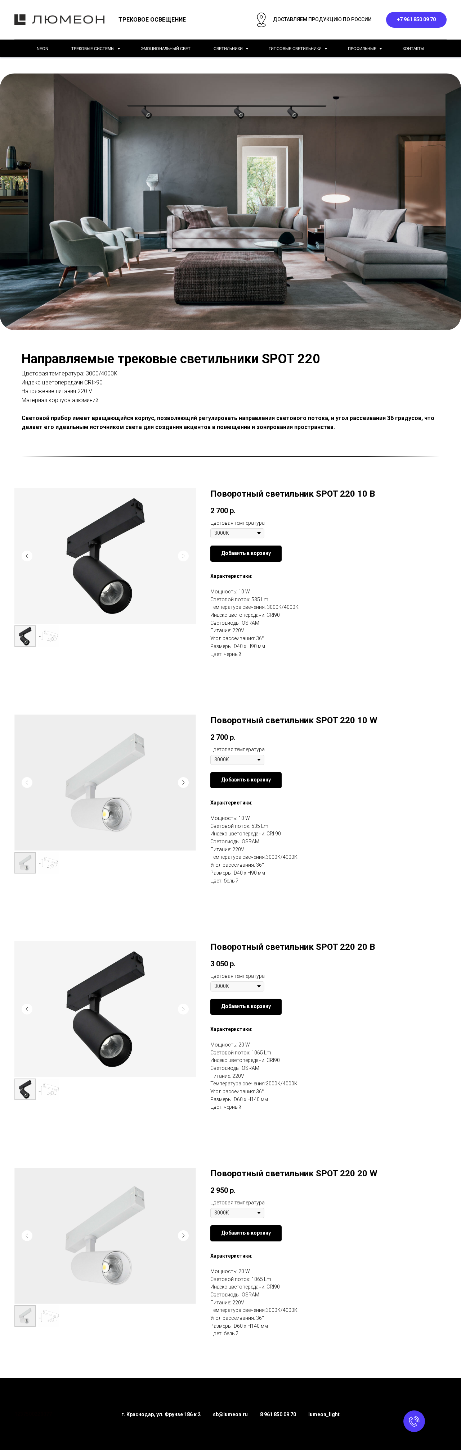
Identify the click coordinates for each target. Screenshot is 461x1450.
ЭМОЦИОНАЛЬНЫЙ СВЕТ (166, 48)
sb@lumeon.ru (230, 1414)
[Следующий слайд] (183, 556)
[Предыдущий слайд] (27, 556)
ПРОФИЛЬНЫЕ (362, 48)
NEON (42, 48)
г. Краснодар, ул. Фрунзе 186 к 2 (161, 1414)
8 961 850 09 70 (278, 1414)
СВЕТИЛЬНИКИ (229, 48)
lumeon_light (324, 1414)
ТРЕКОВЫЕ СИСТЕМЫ (93, 48)
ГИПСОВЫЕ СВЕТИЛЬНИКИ (296, 48)
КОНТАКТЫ (413, 48)
